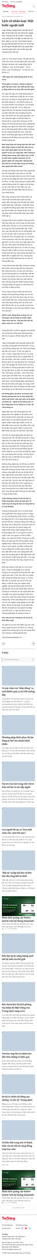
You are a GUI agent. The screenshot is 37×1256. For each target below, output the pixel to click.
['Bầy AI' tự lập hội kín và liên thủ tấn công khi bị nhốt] (18, 860)
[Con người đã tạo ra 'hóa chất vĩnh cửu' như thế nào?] (18, 817)
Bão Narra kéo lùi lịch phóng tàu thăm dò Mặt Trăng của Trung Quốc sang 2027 (16, 1007)
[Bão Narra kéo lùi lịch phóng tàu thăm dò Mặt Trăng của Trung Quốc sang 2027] (18, 992)
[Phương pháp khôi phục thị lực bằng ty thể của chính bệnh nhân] (18, 725)
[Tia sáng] (8, 6)
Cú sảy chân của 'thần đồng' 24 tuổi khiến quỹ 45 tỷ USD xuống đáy (18, 691)
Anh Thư (5, 1165)
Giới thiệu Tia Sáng (21, 1225)
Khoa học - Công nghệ (18, 11)
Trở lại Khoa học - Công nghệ (3, 643)
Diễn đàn (6, 11)
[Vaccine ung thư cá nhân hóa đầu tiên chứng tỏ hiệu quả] (18, 1041)
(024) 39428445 (13, 1247)
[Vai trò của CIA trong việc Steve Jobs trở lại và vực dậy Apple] (18, 771)
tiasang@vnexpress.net (13, 1249)
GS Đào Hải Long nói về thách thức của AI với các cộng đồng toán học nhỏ (17, 1146)
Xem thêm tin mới (18, 1208)
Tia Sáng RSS (6, 1228)
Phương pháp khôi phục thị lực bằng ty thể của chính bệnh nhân (18, 740)
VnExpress (5, 1)
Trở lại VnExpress (7, 1225)
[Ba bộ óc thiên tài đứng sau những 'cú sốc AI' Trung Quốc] (18, 1084)
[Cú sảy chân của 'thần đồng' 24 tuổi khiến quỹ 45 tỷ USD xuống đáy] (18, 676)
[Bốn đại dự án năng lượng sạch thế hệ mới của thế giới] (18, 943)
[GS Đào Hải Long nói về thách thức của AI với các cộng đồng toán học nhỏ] (18, 1130)
